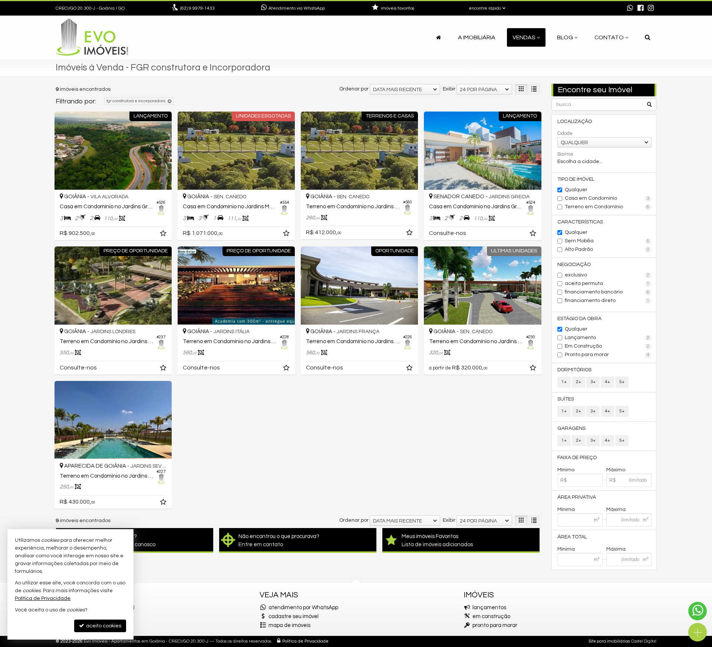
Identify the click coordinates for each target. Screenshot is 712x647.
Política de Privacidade (305, 641)
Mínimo (565, 469)
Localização (574, 121)
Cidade (565, 133)
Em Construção (607, 346)
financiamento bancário (607, 292)
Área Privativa (576, 497)
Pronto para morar (607, 354)
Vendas (523, 37)
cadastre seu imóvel (293, 616)
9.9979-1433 (197, 8)
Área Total (572, 537)
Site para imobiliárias (609, 641)
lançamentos (489, 607)
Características (580, 222)
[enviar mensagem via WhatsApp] (630, 8)
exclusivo (607, 275)
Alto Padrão (607, 249)
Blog (565, 37)
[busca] (647, 37)
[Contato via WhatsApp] (697, 611)
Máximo (615, 469)
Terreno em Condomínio (607, 206)
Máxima (616, 509)
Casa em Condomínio (607, 198)
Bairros (565, 154)
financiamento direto (607, 300)
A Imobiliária (476, 37)
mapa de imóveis (289, 625)
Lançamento (607, 337)
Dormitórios (574, 369)
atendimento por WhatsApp (303, 607)
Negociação (574, 264)
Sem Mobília (607, 240)
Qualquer (576, 189)
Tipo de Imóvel (575, 179)
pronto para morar (494, 625)
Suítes (565, 399)
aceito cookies (103, 625)
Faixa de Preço (577, 457)
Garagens (571, 428)
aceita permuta (607, 283)
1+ (564, 381)
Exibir (449, 89)
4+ (607, 381)
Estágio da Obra (579, 318)
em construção (491, 616)
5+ (621, 381)
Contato (609, 37)
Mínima (566, 509)
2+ (578, 381)
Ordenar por (354, 89)
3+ (593, 381)
